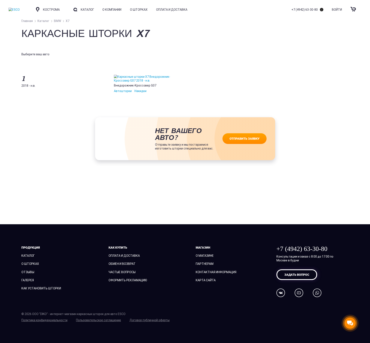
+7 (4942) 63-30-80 (304, 9)
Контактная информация (216, 272)
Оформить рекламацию (128, 280)
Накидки (140, 91)
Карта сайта (206, 280)
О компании (111, 9)
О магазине (205, 255)
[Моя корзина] (353, 6)
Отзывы (27, 272)
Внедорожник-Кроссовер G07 (135, 85)
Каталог (28, 255)
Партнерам (204, 263)
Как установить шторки (41, 288)
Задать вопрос (296, 275)
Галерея (27, 280)
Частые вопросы (122, 272)
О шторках (139, 9)
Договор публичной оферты (150, 320)
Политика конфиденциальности (44, 320)
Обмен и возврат (122, 263)
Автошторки (123, 91)
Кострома (51, 9)
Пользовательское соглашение (98, 320)
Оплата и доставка (171, 9)
